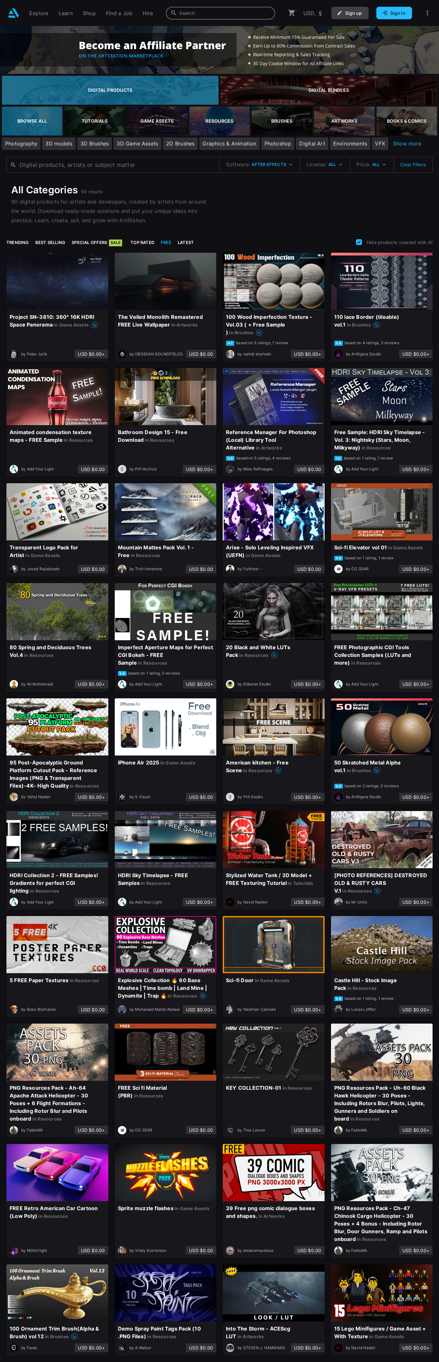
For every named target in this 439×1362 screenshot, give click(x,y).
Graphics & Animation (229, 143)
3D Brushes (94, 143)
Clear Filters (413, 164)
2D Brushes (180, 143)
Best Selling (50, 242)
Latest (186, 242)
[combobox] (220, 13)
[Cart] (292, 13)
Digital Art (312, 143)
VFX (380, 143)
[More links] (427, 13)
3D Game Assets (137, 143)
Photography (21, 143)
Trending (17, 242)
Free (166, 242)
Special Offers (96, 242)
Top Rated (142, 242)
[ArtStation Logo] (13, 13)
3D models (58, 143)
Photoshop (277, 143)
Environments (350, 143)
